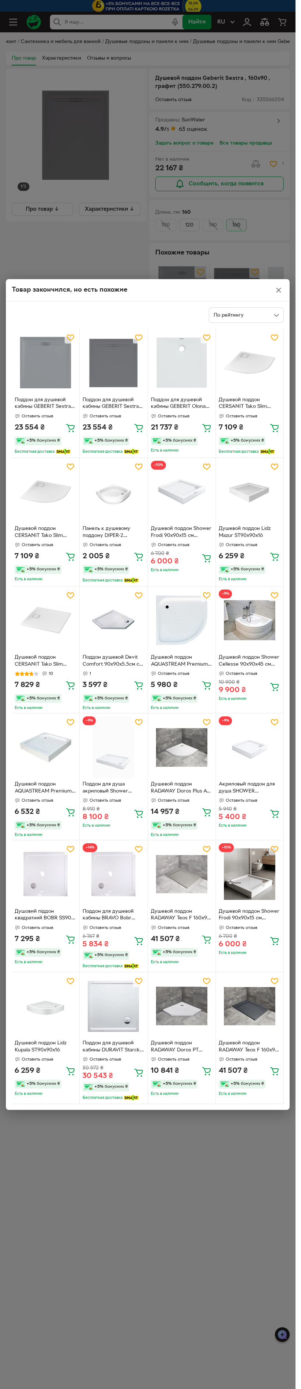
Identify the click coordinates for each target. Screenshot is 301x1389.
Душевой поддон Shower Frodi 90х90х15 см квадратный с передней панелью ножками (181, 532)
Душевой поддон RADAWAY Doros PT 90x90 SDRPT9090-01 (177, 1047)
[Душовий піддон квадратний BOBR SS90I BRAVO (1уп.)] (45, 874)
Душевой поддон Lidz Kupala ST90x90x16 (40, 1047)
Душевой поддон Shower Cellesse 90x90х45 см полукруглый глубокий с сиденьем (249, 661)
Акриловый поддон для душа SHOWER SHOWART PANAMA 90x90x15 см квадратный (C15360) (248, 788)
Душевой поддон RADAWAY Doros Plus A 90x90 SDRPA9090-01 (179, 788)
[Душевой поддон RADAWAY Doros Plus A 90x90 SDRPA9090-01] (182, 747)
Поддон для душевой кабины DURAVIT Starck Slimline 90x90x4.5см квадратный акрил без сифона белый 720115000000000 (111, 1047)
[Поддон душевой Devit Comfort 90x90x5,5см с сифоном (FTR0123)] (113, 620)
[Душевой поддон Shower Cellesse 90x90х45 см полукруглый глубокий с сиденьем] (249, 620)
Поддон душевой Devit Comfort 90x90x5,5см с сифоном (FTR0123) (111, 661)
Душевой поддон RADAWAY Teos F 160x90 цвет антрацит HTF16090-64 (249, 1047)
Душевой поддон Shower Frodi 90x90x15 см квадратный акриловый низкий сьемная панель (249, 915)
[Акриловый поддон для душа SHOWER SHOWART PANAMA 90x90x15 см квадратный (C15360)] (249, 747)
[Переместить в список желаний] (70, 337)
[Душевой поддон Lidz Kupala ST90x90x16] (45, 1006)
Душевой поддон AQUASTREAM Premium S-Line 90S (43, 788)
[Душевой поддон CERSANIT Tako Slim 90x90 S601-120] (249, 362)
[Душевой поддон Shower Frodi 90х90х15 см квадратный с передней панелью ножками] (182, 492)
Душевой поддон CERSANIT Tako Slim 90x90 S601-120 (243, 404)
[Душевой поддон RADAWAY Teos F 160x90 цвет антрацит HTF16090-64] (249, 1006)
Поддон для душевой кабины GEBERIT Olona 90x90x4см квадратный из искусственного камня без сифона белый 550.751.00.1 (181, 404)
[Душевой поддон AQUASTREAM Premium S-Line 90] (182, 620)
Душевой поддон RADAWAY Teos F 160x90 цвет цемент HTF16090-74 (182, 915)
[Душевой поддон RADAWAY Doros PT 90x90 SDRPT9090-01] (182, 1006)
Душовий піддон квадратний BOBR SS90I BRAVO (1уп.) (44, 915)
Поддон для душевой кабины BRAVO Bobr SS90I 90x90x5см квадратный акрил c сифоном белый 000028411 (108, 915)
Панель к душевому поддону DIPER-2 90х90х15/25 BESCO (107, 532)
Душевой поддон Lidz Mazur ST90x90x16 (245, 532)
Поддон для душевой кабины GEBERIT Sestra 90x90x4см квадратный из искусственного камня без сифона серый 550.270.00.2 (113, 404)
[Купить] (70, 428)
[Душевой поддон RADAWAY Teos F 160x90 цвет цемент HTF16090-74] (182, 874)
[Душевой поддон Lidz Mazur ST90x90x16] (249, 492)
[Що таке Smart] (63, 452)
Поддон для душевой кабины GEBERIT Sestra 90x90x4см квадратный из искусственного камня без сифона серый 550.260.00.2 (45, 404)
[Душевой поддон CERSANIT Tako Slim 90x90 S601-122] (45, 620)
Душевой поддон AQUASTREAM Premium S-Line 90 (179, 661)
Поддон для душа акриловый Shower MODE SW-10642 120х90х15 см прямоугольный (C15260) (112, 788)
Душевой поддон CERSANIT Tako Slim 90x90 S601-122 (39, 661)
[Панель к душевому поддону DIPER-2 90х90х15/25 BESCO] (113, 492)
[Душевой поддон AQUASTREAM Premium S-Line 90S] (45, 747)
